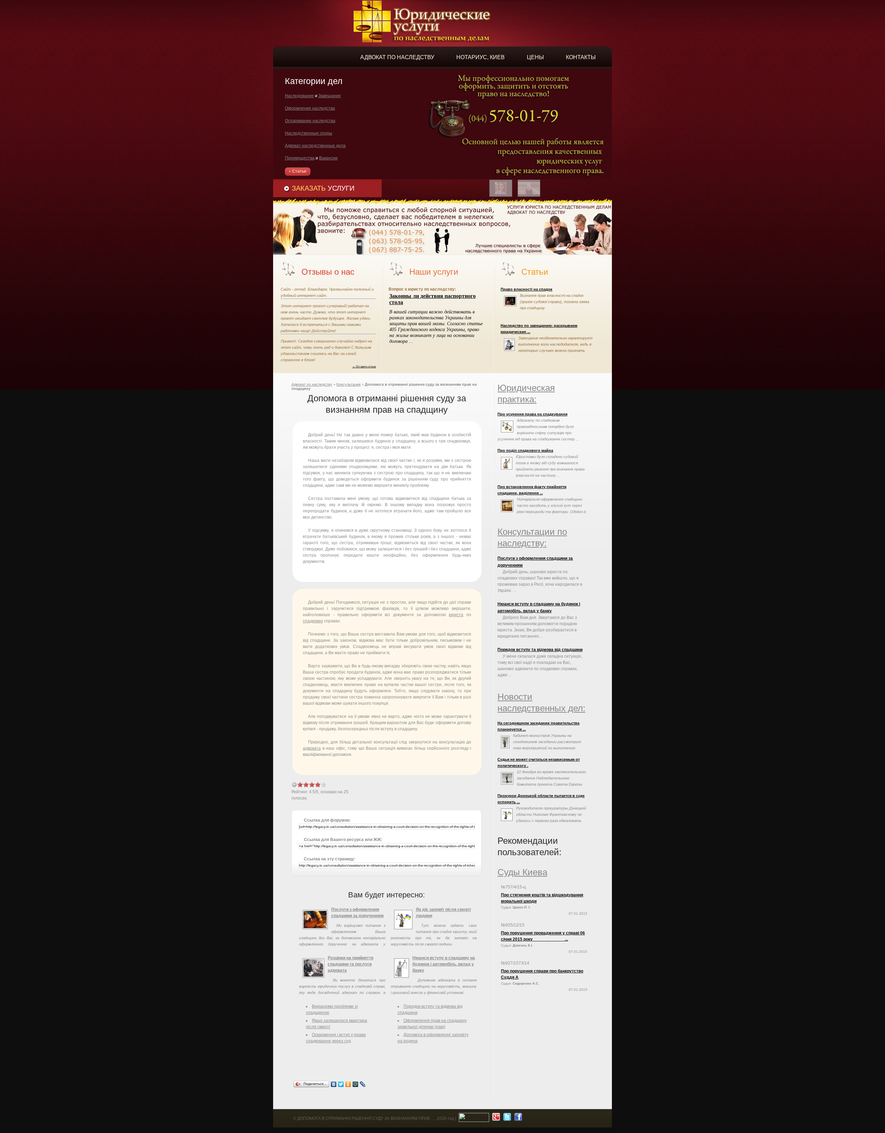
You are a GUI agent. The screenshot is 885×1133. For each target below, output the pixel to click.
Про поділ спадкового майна (525, 450)
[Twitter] (341, 1084)
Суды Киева (522, 872)
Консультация (348, 384)
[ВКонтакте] (333, 1084)
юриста (456, 614)
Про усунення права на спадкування (532, 414)
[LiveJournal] (362, 1084)
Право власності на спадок (526, 289)
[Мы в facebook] (517, 1118)
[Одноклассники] (348, 1084)
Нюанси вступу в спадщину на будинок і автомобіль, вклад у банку (443, 964)
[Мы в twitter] (506, 1118)
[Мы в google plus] (495, 1118)
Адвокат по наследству (311, 384)
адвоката (312, 748)
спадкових (313, 621)
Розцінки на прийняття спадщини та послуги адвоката (350, 964)
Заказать (323, 188)
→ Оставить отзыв (364, 366)
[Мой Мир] (355, 1084)
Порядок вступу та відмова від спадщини (540, 649)
